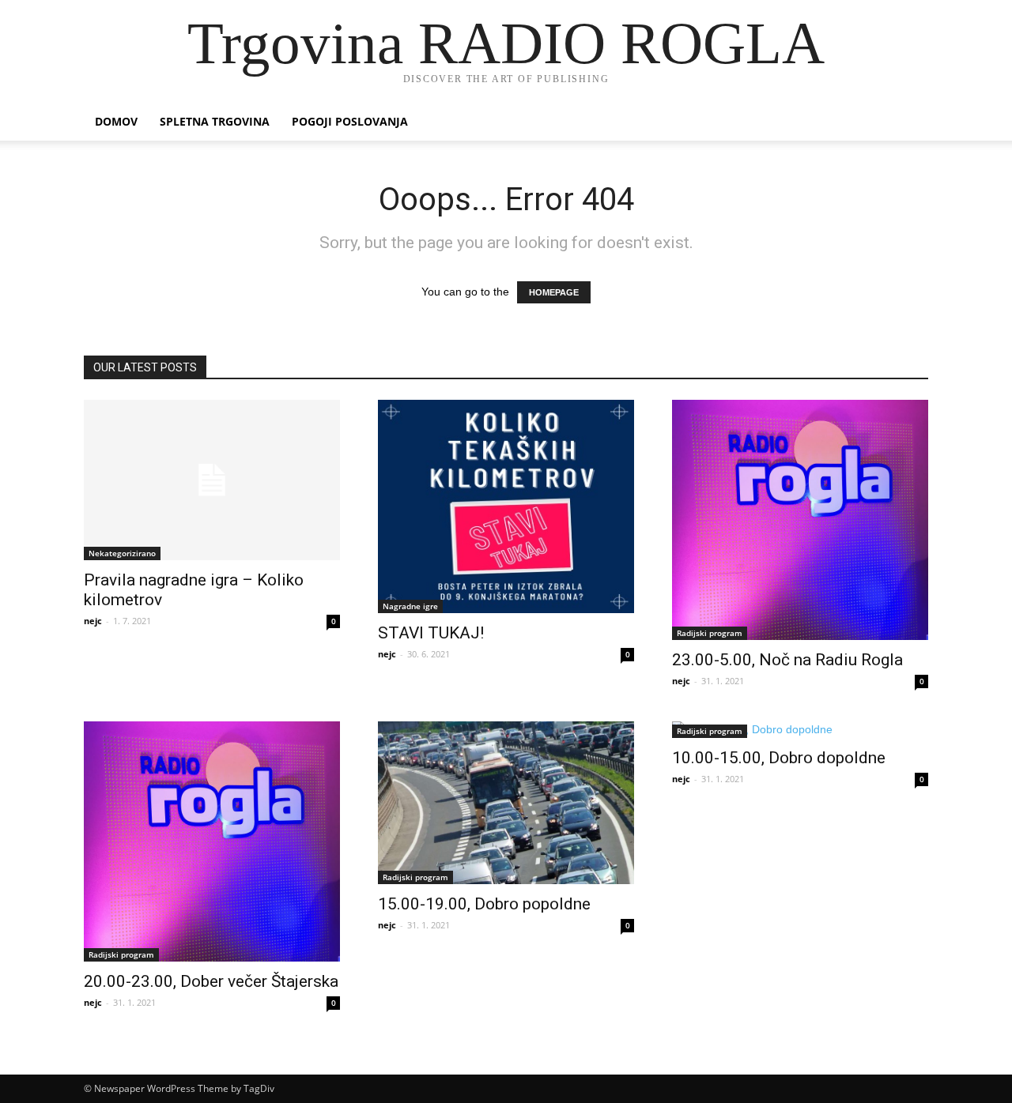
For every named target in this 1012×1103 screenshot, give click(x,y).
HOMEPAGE (554, 292)
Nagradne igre (410, 606)
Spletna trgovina (215, 121)
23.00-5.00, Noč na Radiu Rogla (787, 659)
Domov (116, 121)
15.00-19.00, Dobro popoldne (484, 903)
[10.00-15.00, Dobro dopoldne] (800, 729)
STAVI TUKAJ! (431, 632)
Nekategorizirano (122, 553)
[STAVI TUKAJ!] (506, 506)
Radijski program (709, 632)
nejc (93, 621)
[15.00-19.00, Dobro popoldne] (506, 802)
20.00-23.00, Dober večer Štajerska (211, 981)
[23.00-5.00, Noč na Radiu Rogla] (800, 520)
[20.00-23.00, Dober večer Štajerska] (212, 841)
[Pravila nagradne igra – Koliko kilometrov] (212, 480)
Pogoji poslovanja (350, 121)
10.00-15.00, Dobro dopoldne (779, 757)
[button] (909, 122)
